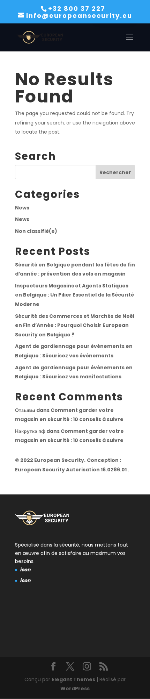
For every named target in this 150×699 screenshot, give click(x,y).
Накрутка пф (30, 431)
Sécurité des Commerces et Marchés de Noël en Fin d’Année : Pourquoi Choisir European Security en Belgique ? (74, 325)
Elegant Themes (73, 679)
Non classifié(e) (36, 231)
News (22, 207)
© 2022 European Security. (50, 460)
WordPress (75, 688)
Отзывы (25, 410)
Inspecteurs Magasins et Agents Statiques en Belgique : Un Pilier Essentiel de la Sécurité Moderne (74, 295)
